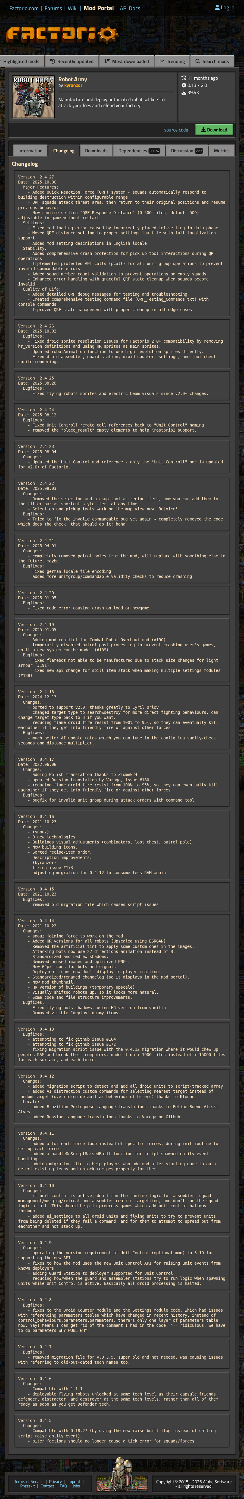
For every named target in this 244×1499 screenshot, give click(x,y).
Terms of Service (28, 1482)
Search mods (215, 61)
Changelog (63, 150)
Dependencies (138, 150)
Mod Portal (99, 8)
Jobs (76, 1486)
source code (176, 129)
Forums (53, 8)
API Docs (130, 8)
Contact (47, 1486)
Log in (227, 7)
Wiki (73, 8)
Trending (175, 61)
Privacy (55, 1482)
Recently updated (75, 61)
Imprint (74, 1482)
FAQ (63, 1486)
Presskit (27, 1486)
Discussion (186, 150)
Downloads (96, 150)
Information (30, 150)
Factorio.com (24, 8)
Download (216, 129)
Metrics (222, 150)
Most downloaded (130, 61)
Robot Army (72, 79)
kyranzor (73, 85)
